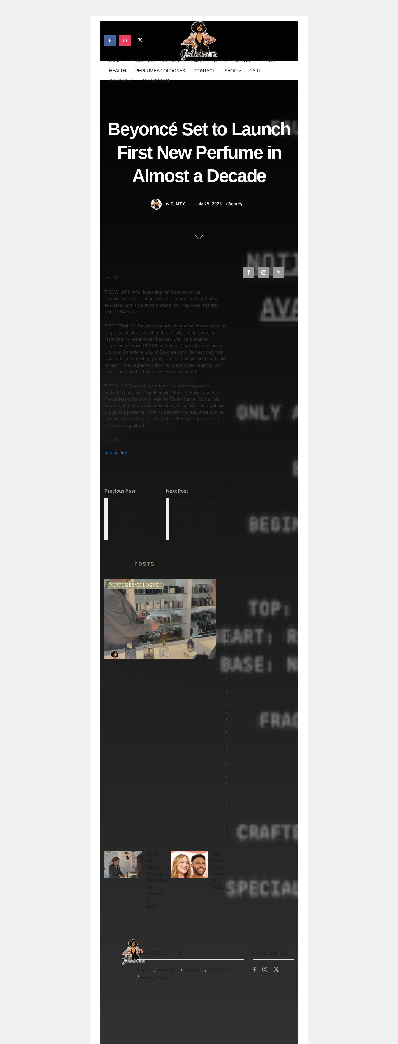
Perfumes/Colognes (160, 70)
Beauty (235, 203)
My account (157, 80)
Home (143, 969)
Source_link (115, 452)
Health (117, 70)
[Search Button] (291, 70)
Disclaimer (219, 969)
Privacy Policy (155, 977)
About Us (167, 969)
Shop (230, 70)
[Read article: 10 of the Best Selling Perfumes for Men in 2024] (160, 619)
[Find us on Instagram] (125, 40)
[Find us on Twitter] (140, 40)
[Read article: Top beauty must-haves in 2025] (189, 864)
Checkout (121, 80)
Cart (255, 70)
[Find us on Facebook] (110, 40)
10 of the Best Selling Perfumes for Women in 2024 (156, 880)
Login (279, 39)
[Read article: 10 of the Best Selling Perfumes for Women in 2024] (123, 864)
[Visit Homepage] (199, 41)
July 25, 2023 (208, 203)
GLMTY (177, 203)
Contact (204, 70)
